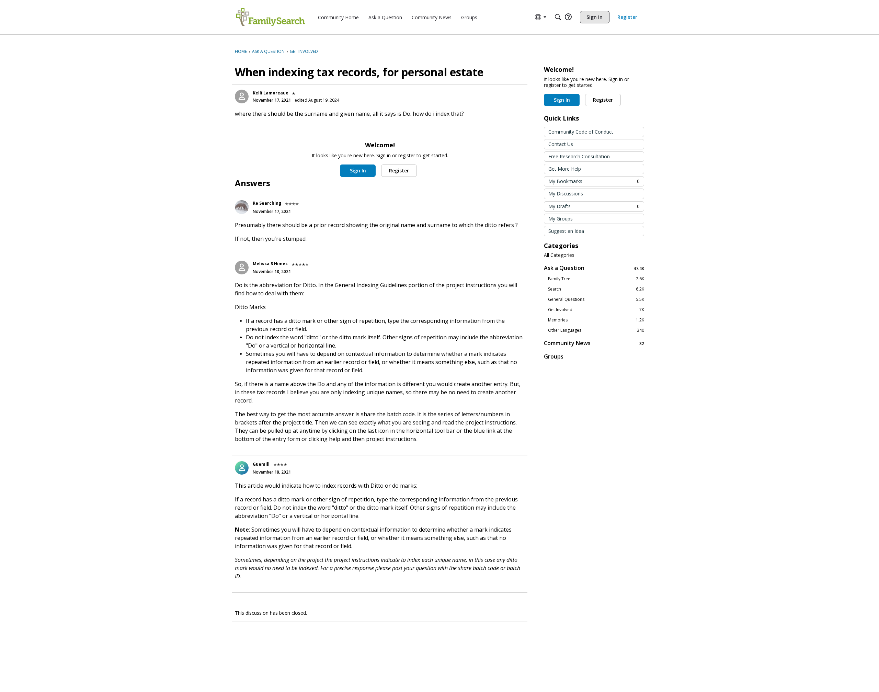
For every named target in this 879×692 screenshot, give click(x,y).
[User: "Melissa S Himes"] (242, 267)
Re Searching (267, 203)
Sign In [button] (358, 170)
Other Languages (596, 330)
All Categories (559, 255)
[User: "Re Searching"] (242, 207)
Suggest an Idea (566, 231)
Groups (553, 356)
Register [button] (399, 170)
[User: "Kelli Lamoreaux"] (242, 96)
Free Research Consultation (579, 156)
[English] (270, 17)
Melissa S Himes (270, 263)
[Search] (558, 17)
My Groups (560, 218)
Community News (594, 343)
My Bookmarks (594, 181)
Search (596, 289)
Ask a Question (594, 268)
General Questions (596, 299)
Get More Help (564, 169)
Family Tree (596, 279)
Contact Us (560, 144)
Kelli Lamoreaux (270, 93)
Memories (596, 320)
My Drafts (594, 206)
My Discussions (565, 193)
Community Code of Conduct (580, 131)
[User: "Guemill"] (242, 468)
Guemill (261, 464)
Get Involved (596, 310)
